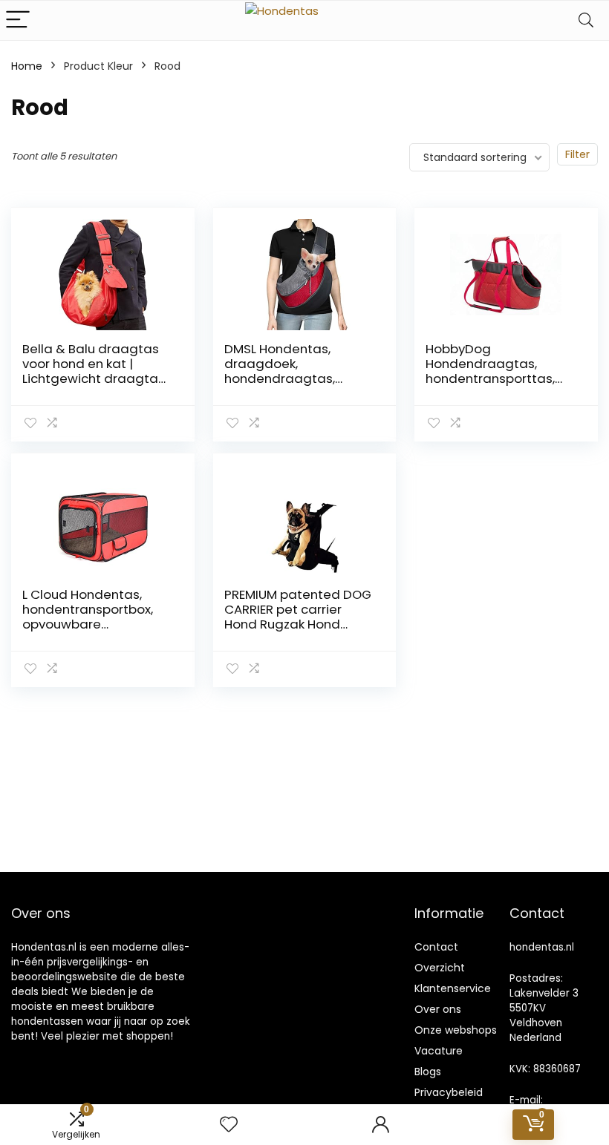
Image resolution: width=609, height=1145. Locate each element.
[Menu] (18, 20)
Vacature (438, 1050)
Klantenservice (452, 988)
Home (26, 66)
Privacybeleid (448, 1092)
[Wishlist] (229, 1124)
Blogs (427, 1071)
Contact (436, 946)
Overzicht (439, 967)
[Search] (586, 20)
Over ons (437, 1009)
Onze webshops (455, 1030)
